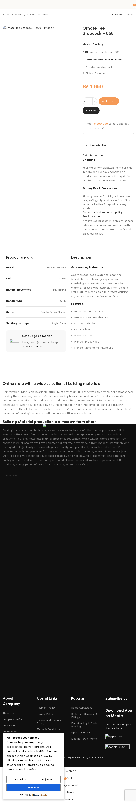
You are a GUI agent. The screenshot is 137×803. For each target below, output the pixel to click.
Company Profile (13, 719)
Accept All (33, 787)
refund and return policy (107, 212)
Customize (20, 779)
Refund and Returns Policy (49, 722)
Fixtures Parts (38, 14)
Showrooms (10, 731)
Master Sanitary (93, 44)
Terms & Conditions (48, 729)
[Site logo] (68, 4)
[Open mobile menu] (4, 4)
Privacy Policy (45, 713)
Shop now (35, 346)
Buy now (91, 110)
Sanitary (20, 14)
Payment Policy (46, 707)
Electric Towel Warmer (84, 738)
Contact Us (9, 725)
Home (7, 14)
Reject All (47, 779)
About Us (8, 713)
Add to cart (109, 101)
